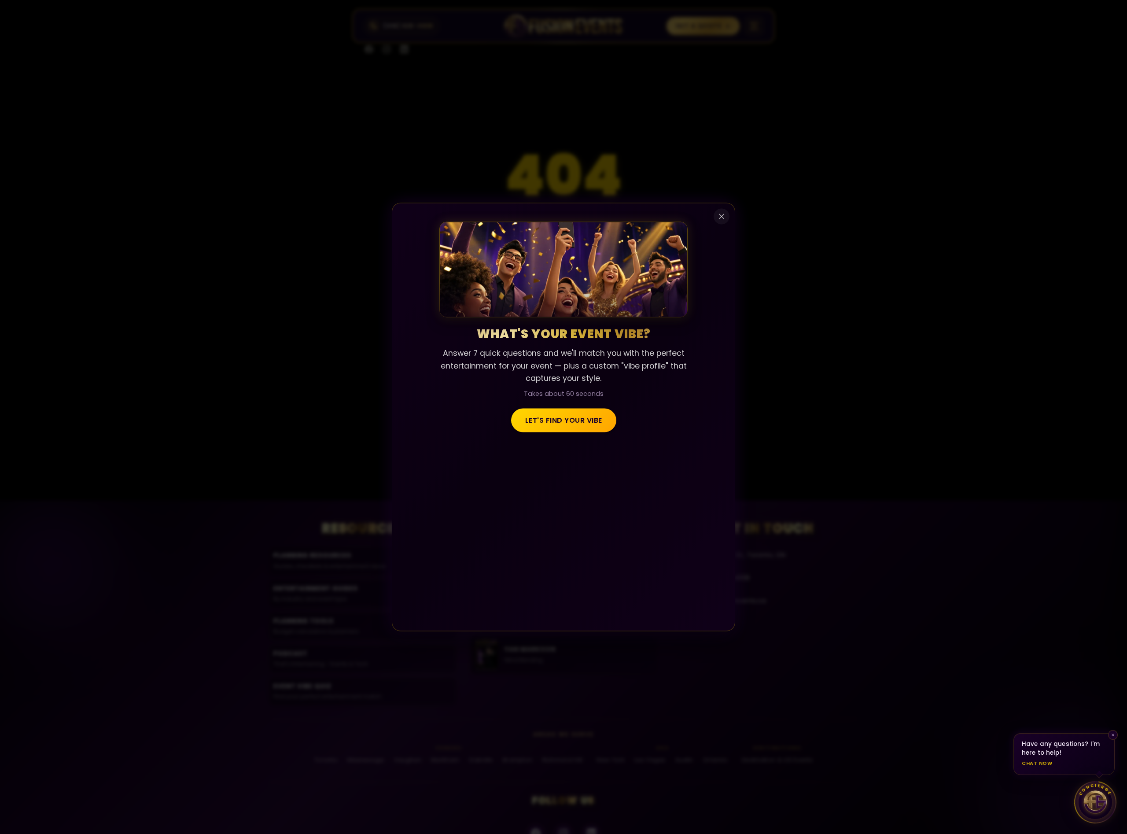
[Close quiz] (721, 217)
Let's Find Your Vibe (563, 420)
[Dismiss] (1113, 735)
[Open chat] (1095, 802)
